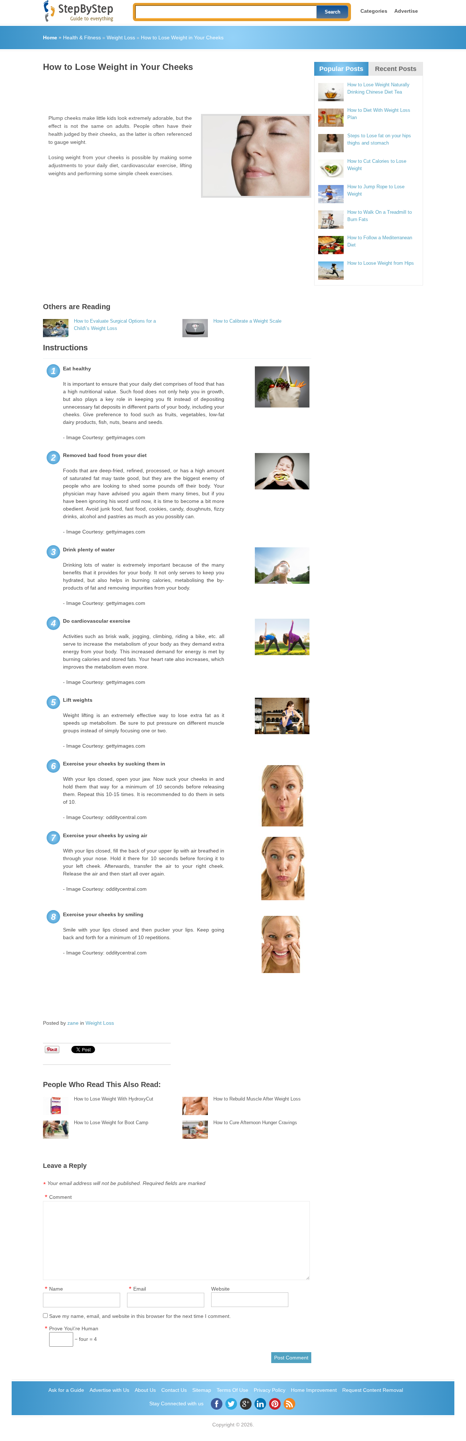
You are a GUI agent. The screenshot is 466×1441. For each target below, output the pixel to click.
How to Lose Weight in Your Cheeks (182, 37)
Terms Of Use (232, 1390)
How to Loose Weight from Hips (380, 263)
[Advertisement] (175, 90)
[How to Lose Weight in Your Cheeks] (256, 156)
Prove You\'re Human (73, 1328)
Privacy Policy (269, 1390)
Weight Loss (121, 37)
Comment (60, 1197)
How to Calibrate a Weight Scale (247, 321)
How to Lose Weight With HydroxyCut (113, 1099)
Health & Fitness (82, 37)
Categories (373, 11)
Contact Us (174, 1390)
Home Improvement (314, 1390)
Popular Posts (341, 68)
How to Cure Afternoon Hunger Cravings (255, 1122)
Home (50, 37)
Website (220, 1289)
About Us (145, 1390)
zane (73, 1023)
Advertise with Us (109, 1390)
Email (139, 1288)
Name (56, 1288)
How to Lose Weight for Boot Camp (111, 1122)
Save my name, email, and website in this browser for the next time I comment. (140, 1316)
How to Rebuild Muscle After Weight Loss (257, 1099)
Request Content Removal (372, 1390)
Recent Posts (395, 68)
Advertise (406, 11)
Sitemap (201, 1390)
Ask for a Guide (66, 1390)
